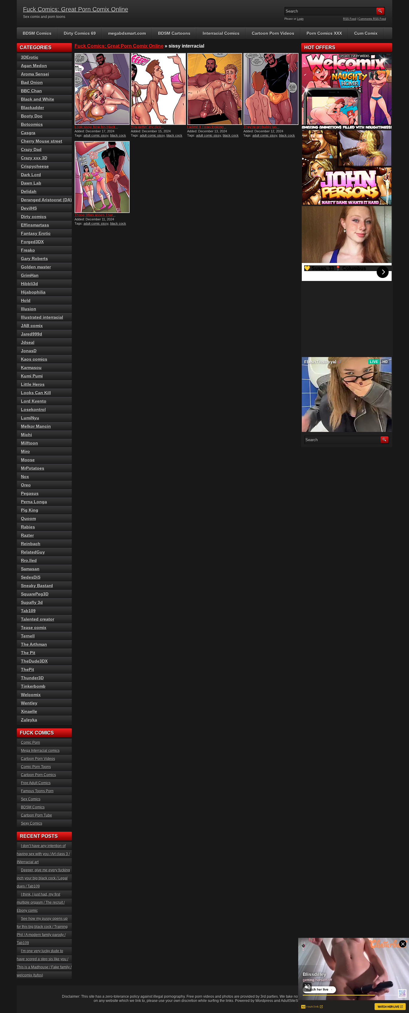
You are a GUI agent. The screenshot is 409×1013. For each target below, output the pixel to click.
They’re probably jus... (261, 127)
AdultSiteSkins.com (296, 1001)
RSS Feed (349, 18)
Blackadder (32, 107)
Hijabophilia (33, 292)
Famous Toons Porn (37, 791)
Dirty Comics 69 (80, 33)
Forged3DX (32, 241)
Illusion (28, 308)
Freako (28, 250)
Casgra (28, 132)
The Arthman (34, 644)
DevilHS (29, 208)
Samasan (30, 568)
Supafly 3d (32, 602)
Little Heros (33, 384)
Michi (26, 434)
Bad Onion (32, 82)
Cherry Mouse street (41, 141)
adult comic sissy (96, 135)
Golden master (36, 266)
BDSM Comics (37, 33)
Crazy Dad (31, 149)
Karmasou (31, 367)
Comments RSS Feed (372, 18)
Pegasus (30, 493)
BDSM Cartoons (174, 33)
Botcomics (32, 124)
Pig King (29, 510)
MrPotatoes (32, 468)
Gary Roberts (34, 258)
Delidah (29, 191)
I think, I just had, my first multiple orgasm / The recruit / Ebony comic (41, 902)
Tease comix (33, 627)
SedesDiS (30, 577)
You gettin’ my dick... (147, 127)
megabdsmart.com (127, 33)
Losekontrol (33, 409)
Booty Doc (32, 116)
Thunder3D (32, 677)
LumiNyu (30, 417)
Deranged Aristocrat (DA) (46, 199)
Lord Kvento (33, 401)
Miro (25, 451)
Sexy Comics (31, 823)
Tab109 (28, 610)
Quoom (28, 518)
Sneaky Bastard (37, 585)
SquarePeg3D (35, 594)
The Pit (28, 652)
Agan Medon (34, 65)
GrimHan (30, 275)
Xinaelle (29, 711)
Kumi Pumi (32, 376)
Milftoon (29, 443)
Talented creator (37, 619)
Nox (25, 476)
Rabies (28, 526)
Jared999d (31, 334)
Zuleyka (29, 719)
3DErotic (29, 57)
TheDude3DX (34, 661)
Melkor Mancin (36, 426)
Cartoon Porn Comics (38, 775)
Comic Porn (30, 742)
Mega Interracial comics (40, 751)
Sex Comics (30, 799)
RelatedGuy (33, 552)
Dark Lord (31, 174)
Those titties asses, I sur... (95, 215)
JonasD (29, 350)
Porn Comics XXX (324, 33)
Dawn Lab (31, 183)
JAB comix (32, 325)
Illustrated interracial (42, 317)
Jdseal (27, 342)
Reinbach (30, 543)
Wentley (29, 703)
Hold (26, 300)
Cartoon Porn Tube (36, 815)
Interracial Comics (221, 33)
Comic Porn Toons (36, 767)
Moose (28, 459)
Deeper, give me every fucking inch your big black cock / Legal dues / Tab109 (43, 878)
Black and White (37, 99)
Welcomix (31, 694)
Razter (27, 535)
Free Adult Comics (36, 783)
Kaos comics (34, 359)
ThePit (27, 669)
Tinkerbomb (33, 686)
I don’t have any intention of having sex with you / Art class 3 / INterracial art (43, 854)
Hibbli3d (29, 283)
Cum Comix (366, 33)
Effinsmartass (35, 225)
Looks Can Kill (36, 392)
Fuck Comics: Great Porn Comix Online (75, 9)
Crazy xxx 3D (34, 157)
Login (300, 18)
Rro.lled (29, 560)
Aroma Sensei (35, 74)
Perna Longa (34, 501)
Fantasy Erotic (36, 233)
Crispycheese (35, 166)
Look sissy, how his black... (96, 127)
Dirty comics (33, 216)
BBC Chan (31, 90)
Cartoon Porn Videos (273, 33)
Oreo (26, 485)
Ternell (28, 635)
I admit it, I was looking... (206, 127)
